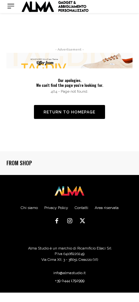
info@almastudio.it (69, 273)
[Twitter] (82, 221)
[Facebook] (56, 221)
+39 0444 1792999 (69, 280)
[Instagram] (69, 221)
